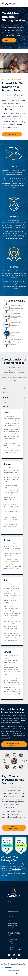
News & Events (11, 909)
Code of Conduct (12, 923)
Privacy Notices (12, 927)
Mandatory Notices (12, 939)
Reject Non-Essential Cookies (14, 973)
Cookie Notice (11, 937)
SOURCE (6, 393)
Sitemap (10, 941)
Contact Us (8, 40)
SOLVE (5, 388)
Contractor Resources (13, 911)
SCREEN (5, 397)
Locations (10, 906)
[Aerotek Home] (14, 892)
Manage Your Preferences (11, 947)
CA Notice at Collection (14, 930)
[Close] (26, 961)
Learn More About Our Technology (13, 744)
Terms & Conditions (13, 925)
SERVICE (6, 407)
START (5, 402)
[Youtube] (19, 955)
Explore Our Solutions (11, 134)
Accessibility (11, 943)
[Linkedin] (14, 955)
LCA (9, 921)
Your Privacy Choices (13, 949)
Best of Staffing (16, 868)
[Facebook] (9, 955)
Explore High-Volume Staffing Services (13, 827)
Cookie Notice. (8, 967)
